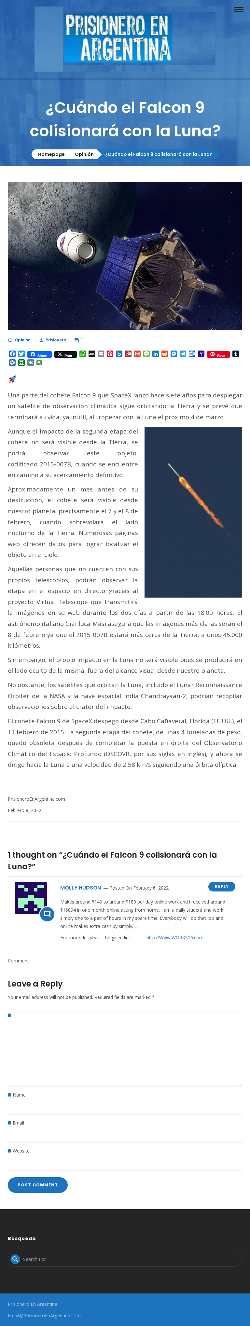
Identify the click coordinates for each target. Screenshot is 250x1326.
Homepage (51, 154)
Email (18, 1123)
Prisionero (56, 340)
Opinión (84, 154)
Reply (222, 886)
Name (19, 1095)
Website (21, 1151)
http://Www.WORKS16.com (174, 937)
